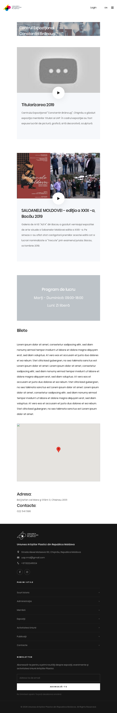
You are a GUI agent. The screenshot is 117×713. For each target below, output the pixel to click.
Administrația (24, 601)
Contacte (22, 645)
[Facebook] (20, 572)
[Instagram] (27, 572)
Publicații (22, 636)
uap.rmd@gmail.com (33, 557)
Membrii (21, 610)
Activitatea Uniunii (26, 627)
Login (93, 7)
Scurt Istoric (23, 592)
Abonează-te (58, 686)
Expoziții (21, 618)
